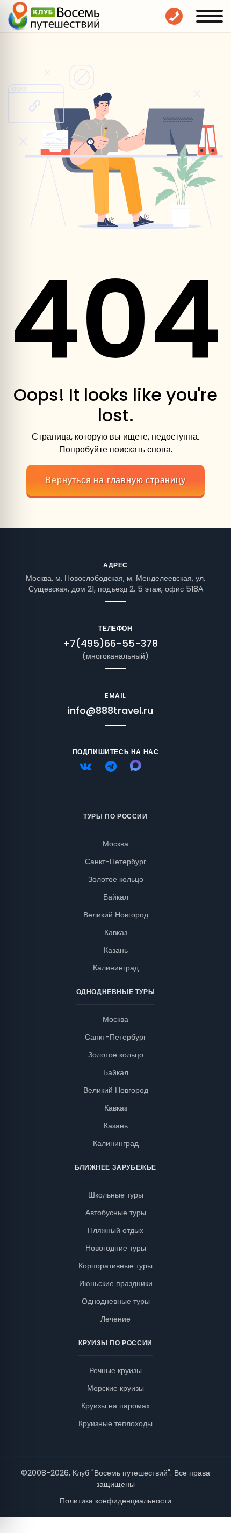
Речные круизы (115, 1370)
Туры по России (115, 816)
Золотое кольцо (115, 879)
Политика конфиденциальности (115, 1500)
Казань (116, 950)
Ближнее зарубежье (115, 1167)
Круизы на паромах (115, 1405)
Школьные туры (115, 1194)
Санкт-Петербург (115, 861)
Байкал (115, 897)
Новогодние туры (115, 1248)
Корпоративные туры (115, 1265)
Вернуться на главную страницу (115, 480)
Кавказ (115, 932)
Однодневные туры (115, 991)
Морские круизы (115, 1388)
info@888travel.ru (110, 710)
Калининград (116, 967)
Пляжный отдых (115, 1230)
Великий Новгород (115, 914)
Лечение (115, 1318)
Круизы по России (115, 1342)
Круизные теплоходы (115, 1423)
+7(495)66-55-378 (110, 643)
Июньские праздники (116, 1283)
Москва (115, 843)
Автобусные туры (115, 1212)
